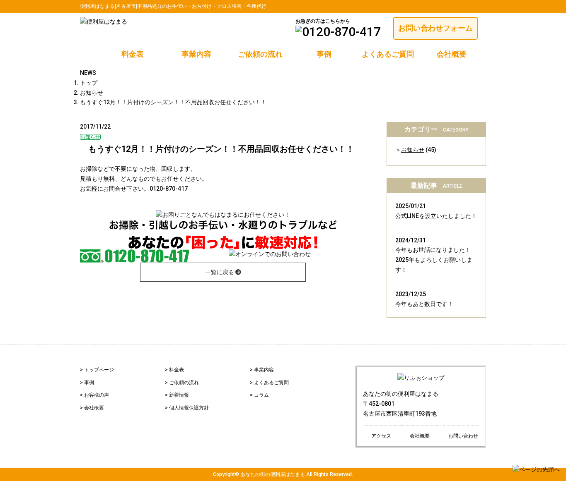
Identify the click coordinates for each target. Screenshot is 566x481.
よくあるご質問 (388, 54)
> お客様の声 (94, 395)
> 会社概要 (92, 408)
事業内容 (196, 54)
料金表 (132, 54)
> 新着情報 (177, 395)
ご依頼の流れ (260, 54)
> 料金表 (174, 370)
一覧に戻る (220, 272)
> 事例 (87, 382)
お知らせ (412, 149)
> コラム (259, 395)
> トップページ (97, 370)
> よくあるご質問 (269, 382)
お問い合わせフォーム (435, 28)
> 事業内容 (262, 370)
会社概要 (452, 54)
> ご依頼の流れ (182, 382)
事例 (324, 54)
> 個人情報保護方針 (187, 408)
